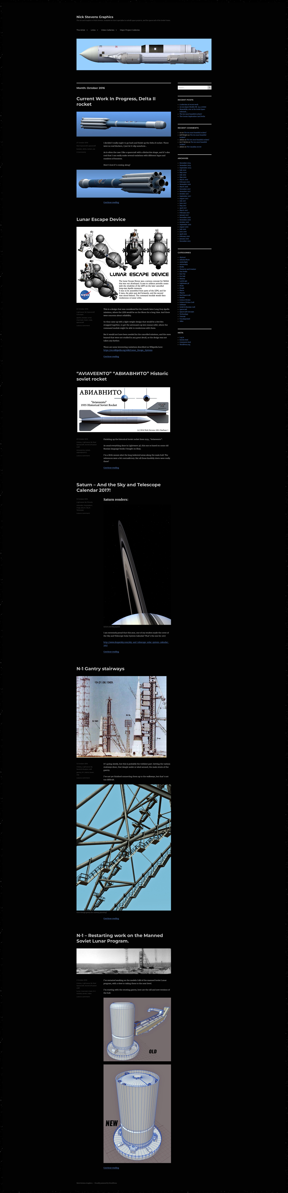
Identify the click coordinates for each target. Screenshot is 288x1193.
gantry (78, 772)
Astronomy (184, 264)
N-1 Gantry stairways (100, 668)
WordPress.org (185, 345)
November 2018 (185, 184)
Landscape (183, 281)
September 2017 (185, 196)
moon (86, 320)
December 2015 (185, 241)
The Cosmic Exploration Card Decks (192, 116)
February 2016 (185, 236)
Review (182, 298)
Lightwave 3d (81, 312)
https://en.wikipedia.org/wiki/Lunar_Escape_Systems (128, 350)
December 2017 (185, 189)
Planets (90, 502)
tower (92, 772)
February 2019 (185, 182)
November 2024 (185, 165)
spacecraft (92, 146)
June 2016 (183, 232)
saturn (83, 508)
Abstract (183, 257)
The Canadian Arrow (194, 147)
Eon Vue (182, 274)
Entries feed (184, 340)
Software (183, 305)
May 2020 (183, 173)
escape (84, 318)
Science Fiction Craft (187, 302)
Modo (182, 286)
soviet (84, 993)
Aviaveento (80, 450)
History (79, 442)
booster (79, 149)
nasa (90, 320)
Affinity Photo (185, 260)
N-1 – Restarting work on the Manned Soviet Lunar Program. (119, 938)
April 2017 (183, 208)
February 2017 (185, 213)
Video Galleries (107, 30)
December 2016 (185, 217)
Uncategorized (185, 319)
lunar (90, 318)
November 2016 (185, 220)
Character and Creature (188, 269)
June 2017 (183, 203)
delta (85, 149)
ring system (88, 505)
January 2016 (184, 239)
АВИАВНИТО (81, 452)
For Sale (182, 276)
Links (93, 30)
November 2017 (185, 191)
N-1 (83, 772)
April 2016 (183, 234)
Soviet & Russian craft (84, 769)
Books (182, 267)
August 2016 (184, 227)
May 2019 (183, 177)
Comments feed (185, 342)
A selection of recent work (189, 105)
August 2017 (184, 199)
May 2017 (183, 206)
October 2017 (184, 194)
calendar (79, 505)
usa (93, 149)
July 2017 (183, 201)
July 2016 (183, 229)
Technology (184, 314)
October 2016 (184, 222)
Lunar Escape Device (101, 219)
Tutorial (182, 316)
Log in (182, 337)
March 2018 (184, 187)
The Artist (80, 30)
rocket (89, 149)
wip (77, 775)
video (89, 993)
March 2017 (184, 210)
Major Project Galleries (130, 30)
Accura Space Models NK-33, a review (193, 107)
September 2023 (185, 168)
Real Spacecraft (82, 146)
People (182, 288)
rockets (79, 993)
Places (182, 290)
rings (78, 508)
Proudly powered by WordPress (106, 1183)
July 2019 (183, 175)
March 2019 (184, 180)
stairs (87, 772)
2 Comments (81, 152)
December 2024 (185, 163)
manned (79, 320)
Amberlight (184, 262)
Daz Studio (183, 272)
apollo (78, 318)
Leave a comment (83, 325)
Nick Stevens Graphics (94, 17)
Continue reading (111, 202)
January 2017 (184, 215)
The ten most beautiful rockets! (191, 114)
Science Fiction (185, 300)
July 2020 (183, 170)
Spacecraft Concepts (187, 312)
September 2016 (185, 225)
